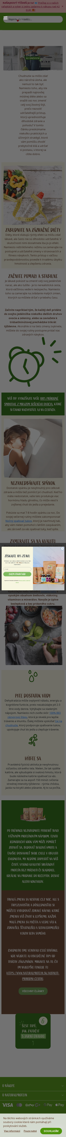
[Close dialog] (62, 548)
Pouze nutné (30, 1131)
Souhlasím (51, 1131)
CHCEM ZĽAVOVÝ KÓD (17, 574)
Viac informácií (12, 1131)
